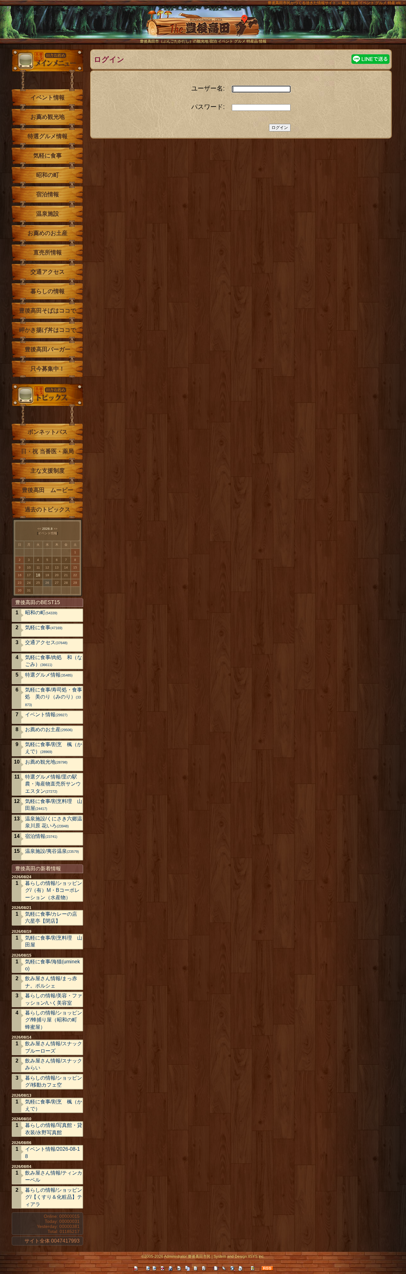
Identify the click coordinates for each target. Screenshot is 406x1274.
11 (38, 567)
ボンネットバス (48, 432)
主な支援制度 (47, 471)
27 (57, 582)
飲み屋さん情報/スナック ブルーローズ (53, 1047)
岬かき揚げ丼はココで (47, 330)
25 (38, 582)
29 (75, 582)
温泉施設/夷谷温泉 (52, 851)
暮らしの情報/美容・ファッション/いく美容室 (53, 999)
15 (75, 567)
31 (29, 590)
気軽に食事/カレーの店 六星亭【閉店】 (51, 917)
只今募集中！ (47, 369)
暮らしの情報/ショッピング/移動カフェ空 (53, 1081)
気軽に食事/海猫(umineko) (52, 965)
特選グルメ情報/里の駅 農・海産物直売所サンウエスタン (53, 784)
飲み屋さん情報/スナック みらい (53, 1064)
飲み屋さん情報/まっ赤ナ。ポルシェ (51, 982)
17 (29, 575)
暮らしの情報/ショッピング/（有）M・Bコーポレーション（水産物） (53, 890)
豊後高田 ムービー (47, 490)
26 (47, 582)
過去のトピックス (47, 509)
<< (39, 528)
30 (20, 590)
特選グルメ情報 (48, 136)
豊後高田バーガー (47, 349)
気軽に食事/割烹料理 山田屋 (53, 805)
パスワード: (208, 106)
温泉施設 (47, 214)
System (219, 1256)
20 (57, 575)
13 (57, 567)
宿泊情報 (47, 194)
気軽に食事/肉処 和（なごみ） (53, 661)
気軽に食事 (47, 155)
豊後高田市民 (199, 1256)
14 (66, 567)
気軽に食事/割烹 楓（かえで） (53, 748)
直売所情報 (47, 252)
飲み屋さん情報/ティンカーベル (53, 1176)
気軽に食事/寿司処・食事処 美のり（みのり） (53, 697)
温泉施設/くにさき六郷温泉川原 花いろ (53, 822)
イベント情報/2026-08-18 (52, 1152)
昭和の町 (47, 175)
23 (20, 582)
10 (29, 567)
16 (20, 575)
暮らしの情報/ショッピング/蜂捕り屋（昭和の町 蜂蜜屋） (53, 1020)
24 (29, 582)
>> (55, 528)
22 (75, 575)
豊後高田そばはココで (47, 310)
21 (66, 575)
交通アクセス (47, 272)
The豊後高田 (203, 26)
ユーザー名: (208, 88)
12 (47, 567)
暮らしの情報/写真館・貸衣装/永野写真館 (53, 1128)
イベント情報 (47, 97)
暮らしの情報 (47, 291)
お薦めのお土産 (48, 233)
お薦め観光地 (47, 117)
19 (47, 575)
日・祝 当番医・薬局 (47, 451)
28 (66, 582)
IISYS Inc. (256, 1256)
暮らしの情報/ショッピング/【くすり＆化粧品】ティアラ (53, 1197)
